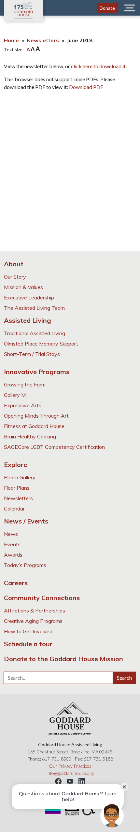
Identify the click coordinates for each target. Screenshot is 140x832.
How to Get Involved (28, 631)
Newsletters (43, 40)
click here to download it (98, 66)
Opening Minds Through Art (36, 415)
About (13, 264)
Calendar (14, 508)
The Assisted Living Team (34, 308)
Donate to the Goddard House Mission (63, 659)
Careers (16, 583)
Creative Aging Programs (33, 621)
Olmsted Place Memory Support (41, 343)
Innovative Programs (36, 372)
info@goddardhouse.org (70, 773)
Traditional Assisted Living (34, 333)
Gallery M (15, 395)
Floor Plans (17, 488)
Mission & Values (23, 287)
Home (11, 40)
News (11, 534)
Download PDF (86, 87)
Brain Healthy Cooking (30, 436)
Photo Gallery (19, 477)
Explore (15, 464)
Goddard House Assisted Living (23, 10)
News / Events (26, 521)
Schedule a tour (28, 644)
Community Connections (42, 598)
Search (124, 677)
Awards (13, 554)
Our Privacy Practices (70, 766)
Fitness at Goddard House (34, 426)
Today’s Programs (25, 565)
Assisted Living (27, 320)
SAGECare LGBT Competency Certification (54, 447)
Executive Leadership (29, 297)
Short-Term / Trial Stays (32, 354)
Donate (107, 8)
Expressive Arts (22, 405)
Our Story (15, 276)
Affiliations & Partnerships (34, 610)
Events (12, 544)
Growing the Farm (25, 384)
